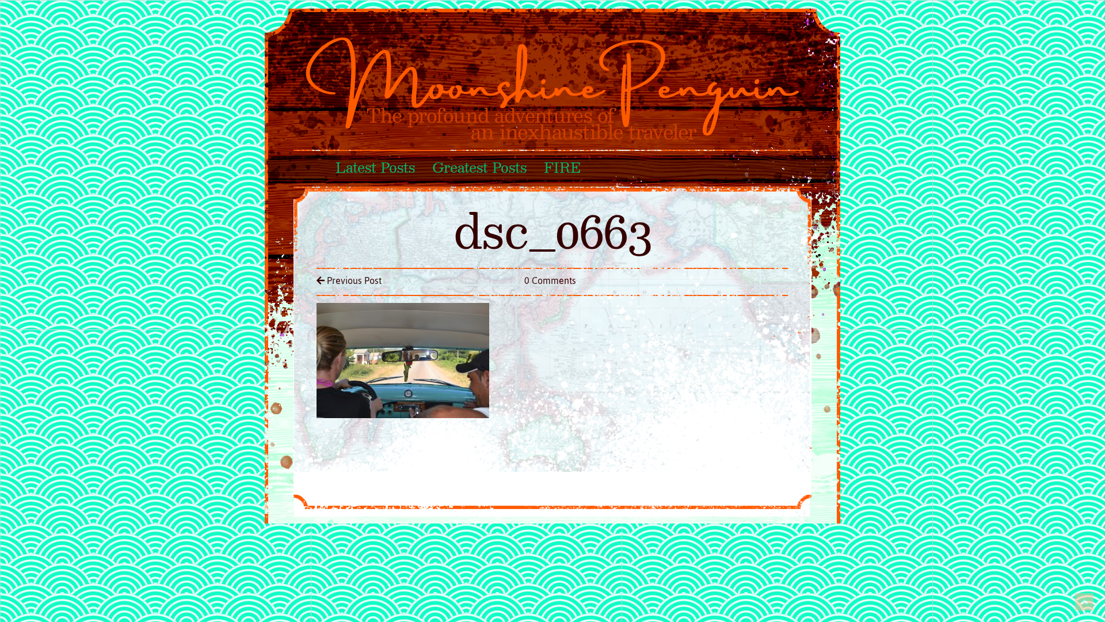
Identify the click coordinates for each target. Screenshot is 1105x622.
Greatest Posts (479, 169)
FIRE (562, 169)
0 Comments (550, 280)
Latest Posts (375, 169)
